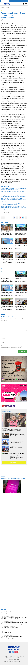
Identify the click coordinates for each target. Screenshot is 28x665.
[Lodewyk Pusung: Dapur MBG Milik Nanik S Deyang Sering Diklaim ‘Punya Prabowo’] (14, 420)
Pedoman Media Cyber (14, 659)
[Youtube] (18, 652)
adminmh (6, 20)
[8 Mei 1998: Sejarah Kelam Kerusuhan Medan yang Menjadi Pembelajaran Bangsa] (14, 454)
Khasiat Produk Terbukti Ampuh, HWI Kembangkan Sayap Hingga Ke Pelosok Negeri (15, 637)
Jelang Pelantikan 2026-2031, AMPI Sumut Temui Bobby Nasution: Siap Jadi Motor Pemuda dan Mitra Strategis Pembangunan (13, 208)
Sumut (2, 10)
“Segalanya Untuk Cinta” (10, 613)
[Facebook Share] (14, 217)
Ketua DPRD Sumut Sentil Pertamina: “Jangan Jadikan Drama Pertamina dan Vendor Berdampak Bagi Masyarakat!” (13, 200)
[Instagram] (15, 652)
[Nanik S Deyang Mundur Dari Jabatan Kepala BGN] (5, 442)
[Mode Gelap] (24, 4)
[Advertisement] (14, 514)
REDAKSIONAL (20, 656)
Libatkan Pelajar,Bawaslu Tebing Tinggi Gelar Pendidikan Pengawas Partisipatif (12, 203)
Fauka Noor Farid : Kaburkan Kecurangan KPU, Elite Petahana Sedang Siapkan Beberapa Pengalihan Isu (15, 618)
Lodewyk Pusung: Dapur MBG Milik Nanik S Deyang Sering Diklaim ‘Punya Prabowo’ (12, 430)
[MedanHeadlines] (7, 4)
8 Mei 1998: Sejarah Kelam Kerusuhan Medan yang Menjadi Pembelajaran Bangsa (18, 458)
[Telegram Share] (23, 217)
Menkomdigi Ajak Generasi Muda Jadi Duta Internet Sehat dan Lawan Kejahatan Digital (17, 448)
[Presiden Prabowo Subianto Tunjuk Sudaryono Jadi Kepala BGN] (5, 435)
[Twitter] (13, 652)
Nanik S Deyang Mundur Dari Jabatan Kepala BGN (17, 441)
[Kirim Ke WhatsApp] (26, 217)
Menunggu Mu (7, 632)
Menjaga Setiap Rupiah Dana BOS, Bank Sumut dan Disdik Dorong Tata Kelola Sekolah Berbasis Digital (13, 195)
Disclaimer (8, 657)
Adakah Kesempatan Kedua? (11, 627)
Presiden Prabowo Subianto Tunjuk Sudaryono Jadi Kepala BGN (17, 435)
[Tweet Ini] (17, 217)
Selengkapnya (13, 462)
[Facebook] (10, 652)
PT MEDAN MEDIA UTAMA (10, 656)
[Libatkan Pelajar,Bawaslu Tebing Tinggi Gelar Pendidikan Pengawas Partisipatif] (7, 255)
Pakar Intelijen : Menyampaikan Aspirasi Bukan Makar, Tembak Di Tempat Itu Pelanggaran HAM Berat (15, 623)
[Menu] (2, 4)
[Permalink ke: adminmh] (2, 20)
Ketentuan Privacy (17, 657)
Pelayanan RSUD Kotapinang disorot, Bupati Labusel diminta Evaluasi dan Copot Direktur (13, 189)
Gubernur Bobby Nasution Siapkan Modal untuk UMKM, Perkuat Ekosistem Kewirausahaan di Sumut (13, 192)
